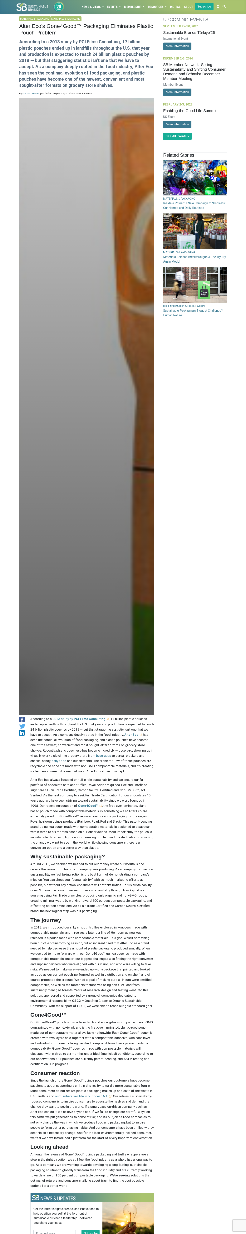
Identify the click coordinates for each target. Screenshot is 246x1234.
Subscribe (204, 6)
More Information (177, 46)
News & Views (91, 7)
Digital (175, 7)
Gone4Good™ (88, 806)
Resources (156, 7)
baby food (59, 761)
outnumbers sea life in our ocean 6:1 (81, 1096)
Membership (133, 7)
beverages (103, 756)
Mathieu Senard (31, 93)
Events (112, 7)
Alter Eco (131, 735)
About (188, 7)
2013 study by (78, 719)
